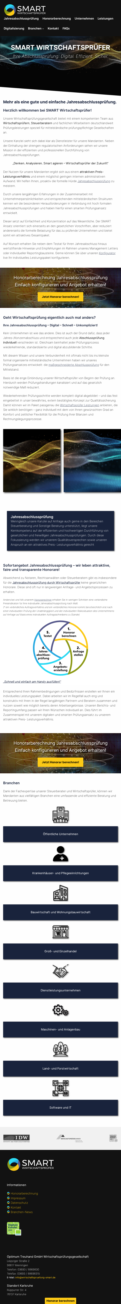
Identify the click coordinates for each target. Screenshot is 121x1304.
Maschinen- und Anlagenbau (60, 1029)
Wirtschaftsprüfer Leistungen (79, 405)
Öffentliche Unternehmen (60, 834)
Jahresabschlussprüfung (94, 181)
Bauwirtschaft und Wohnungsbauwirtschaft (60, 912)
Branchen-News (22, 1212)
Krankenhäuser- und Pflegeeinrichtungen (60, 873)
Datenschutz (19, 1202)
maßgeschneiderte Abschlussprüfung (74, 364)
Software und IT (60, 1107)
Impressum (18, 1198)
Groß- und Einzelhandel (60, 951)
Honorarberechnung (24, 1193)
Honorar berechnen (60, 1300)
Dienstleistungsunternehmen (61, 990)
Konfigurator (107, 253)
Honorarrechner (43, 599)
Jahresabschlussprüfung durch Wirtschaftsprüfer (46, 582)
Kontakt (16, 1207)
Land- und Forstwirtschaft (60, 1068)
